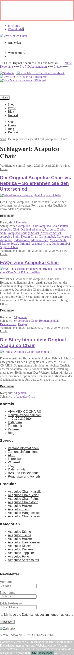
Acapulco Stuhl (9, 236)
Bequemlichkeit (49, 320)
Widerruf (14, 462)
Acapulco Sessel (50, 233)
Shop (11, 104)
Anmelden (14, 42)
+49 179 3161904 (20, 418)
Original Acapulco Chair (35, 243)
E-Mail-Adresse (11, 603)
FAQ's (12, 466)
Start (3, 139)
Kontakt (13, 115)
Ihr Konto (14, 25)
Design (22, 324)
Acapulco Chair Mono (23, 502)
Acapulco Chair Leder (23, 495)
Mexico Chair (39, 240)
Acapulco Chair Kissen (24, 516)
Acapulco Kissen (20, 546)
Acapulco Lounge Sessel (23, 233)
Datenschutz (16, 469)
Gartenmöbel (47, 236)
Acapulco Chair (27, 226)
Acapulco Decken (20, 549)
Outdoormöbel (61, 243)
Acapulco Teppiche (21, 553)
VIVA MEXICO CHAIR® (24, 411)
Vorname (6, 581)
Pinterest (14, 429)
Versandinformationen (23, 448)
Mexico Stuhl (58, 240)
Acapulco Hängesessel (24, 512)
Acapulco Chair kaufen (53, 226)
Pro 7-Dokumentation (33, 66)
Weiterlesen (45, 652)
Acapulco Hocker (20, 505)
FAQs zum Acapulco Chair (29, 262)
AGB (11, 455)
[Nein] (55, 653)
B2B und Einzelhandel (23, 473)
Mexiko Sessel (9, 243)
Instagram (15, 422)
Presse (58, 66)
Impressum (15, 458)
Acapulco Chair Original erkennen (21, 229)
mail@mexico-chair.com (24, 415)
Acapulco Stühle (19, 531)
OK (34, 652)
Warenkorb (16, 29)
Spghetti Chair (9, 247)
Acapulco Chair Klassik (24, 491)
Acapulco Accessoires (23, 560)
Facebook (15, 425)
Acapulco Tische (19, 535)
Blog (11, 111)
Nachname (7, 592)
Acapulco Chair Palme (23, 498)
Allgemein (20, 222)
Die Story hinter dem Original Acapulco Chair (33, 342)
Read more (7, 215)
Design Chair (29, 236)
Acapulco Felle (18, 556)
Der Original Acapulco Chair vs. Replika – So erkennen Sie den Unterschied (35, 183)
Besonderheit (8, 324)
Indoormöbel (22, 240)
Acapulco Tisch (18, 509)
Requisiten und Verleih (24, 476)
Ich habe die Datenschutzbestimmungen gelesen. (38, 614)
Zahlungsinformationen (24, 451)
